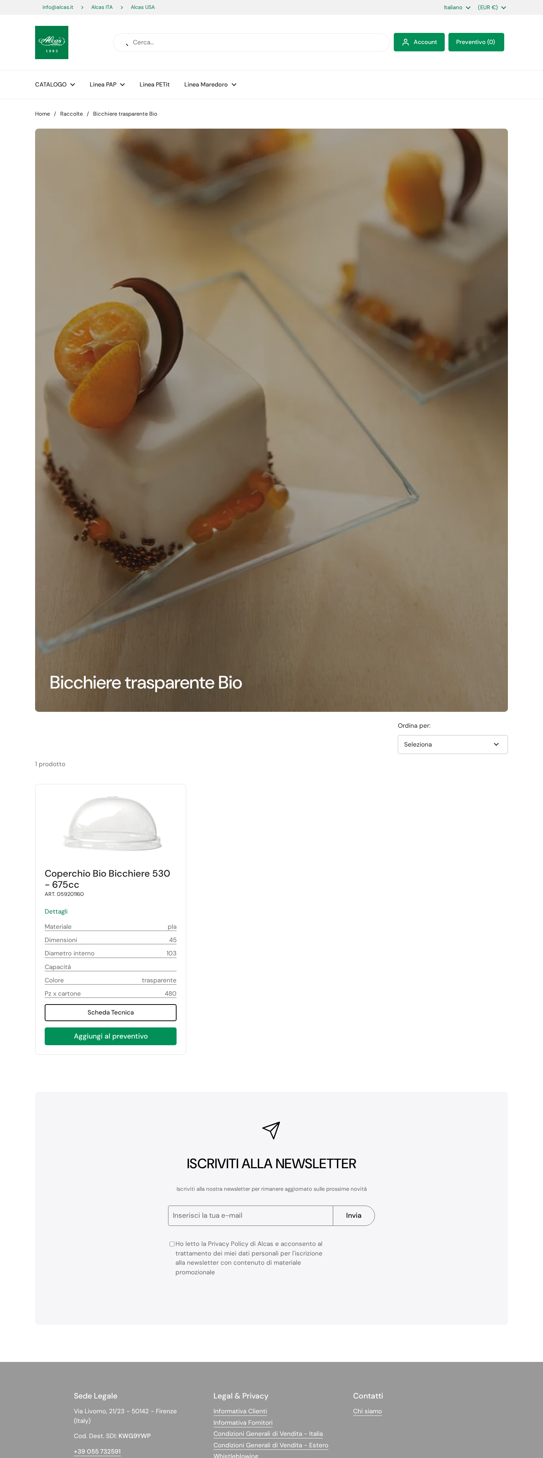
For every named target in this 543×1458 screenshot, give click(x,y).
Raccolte (71, 114)
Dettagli (56, 911)
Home (42, 114)
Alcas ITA (102, 7)
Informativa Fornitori (243, 1422)
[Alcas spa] (51, 42)
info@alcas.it (57, 7)
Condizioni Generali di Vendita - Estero (271, 1445)
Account (425, 42)
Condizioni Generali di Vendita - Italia (268, 1434)
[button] (476, 42)
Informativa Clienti (240, 1411)
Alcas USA (143, 7)
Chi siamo (367, 1411)
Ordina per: (414, 725)
